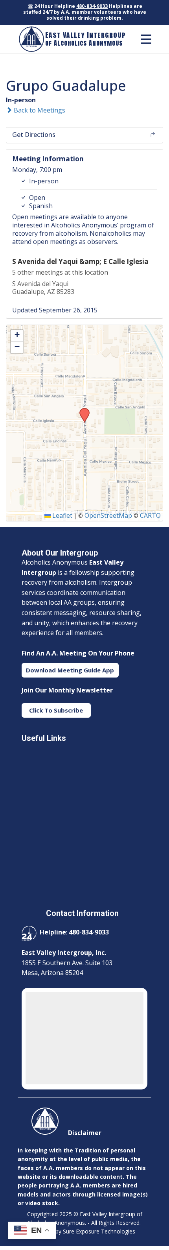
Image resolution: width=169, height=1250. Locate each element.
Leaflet (61, 515)
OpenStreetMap (108, 515)
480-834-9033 (92, 6)
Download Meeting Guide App (70, 670)
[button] (81, 410)
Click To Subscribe (56, 710)
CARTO (150, 515)
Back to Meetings (38, 110)
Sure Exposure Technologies (99, 1231)
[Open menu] (146, 39)
